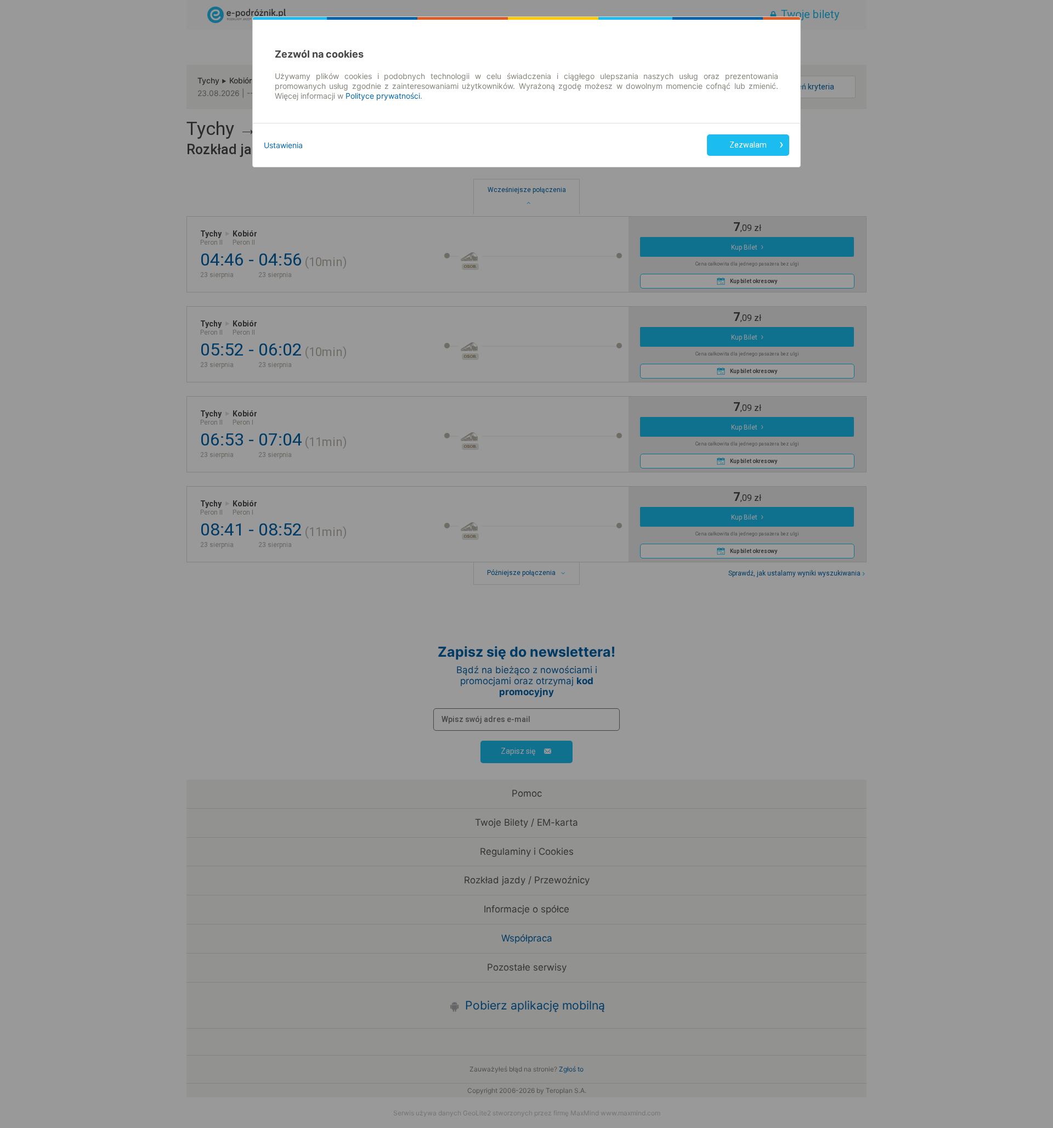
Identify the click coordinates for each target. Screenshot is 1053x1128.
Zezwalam (748, 144)
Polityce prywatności (383, 95)
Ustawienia (283, 145)
